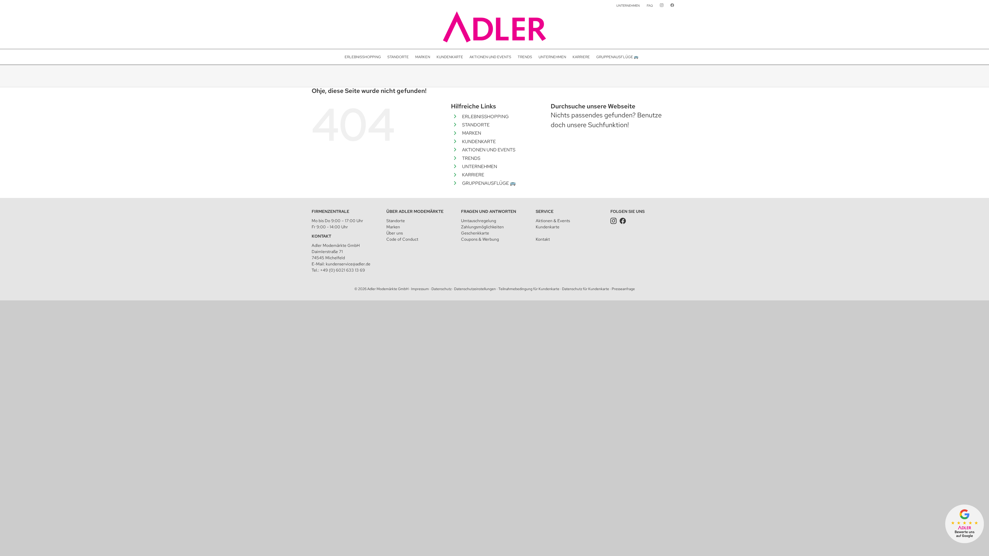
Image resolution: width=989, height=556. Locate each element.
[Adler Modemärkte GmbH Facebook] (623, 220)
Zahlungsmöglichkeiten (482, 227)
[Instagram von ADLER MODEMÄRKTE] (662, 5)
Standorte (395, 220)
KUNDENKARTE (479, 141)
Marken (393, 227)
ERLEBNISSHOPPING (485, 116)
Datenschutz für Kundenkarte (585, 288)
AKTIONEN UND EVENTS (488, 150)
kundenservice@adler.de (348, 264)
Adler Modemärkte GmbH (387, 288)
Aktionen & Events (553, 220)
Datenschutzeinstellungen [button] (475, 288)
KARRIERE (473, 175)
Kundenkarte (547, 227)
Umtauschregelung (478, 220)
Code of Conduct (402, 239)
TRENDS (471, 158)
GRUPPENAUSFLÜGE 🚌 (489, 183)
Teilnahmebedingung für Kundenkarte (528, 288)
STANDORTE (476, 125)
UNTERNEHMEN (479, 166)
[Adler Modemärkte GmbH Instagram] (613, 220)
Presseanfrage (623, 288)
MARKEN (471, 133)
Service (544, 211)
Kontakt (321, 236)
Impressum (420, 288)
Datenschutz (441, 288)
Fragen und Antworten (488, 211)
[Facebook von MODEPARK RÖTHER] (672, 5)
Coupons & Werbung (480, 239)
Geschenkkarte (475, 233)
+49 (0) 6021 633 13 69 (342, 270)
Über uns (394, 233)
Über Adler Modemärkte (415, 211)
